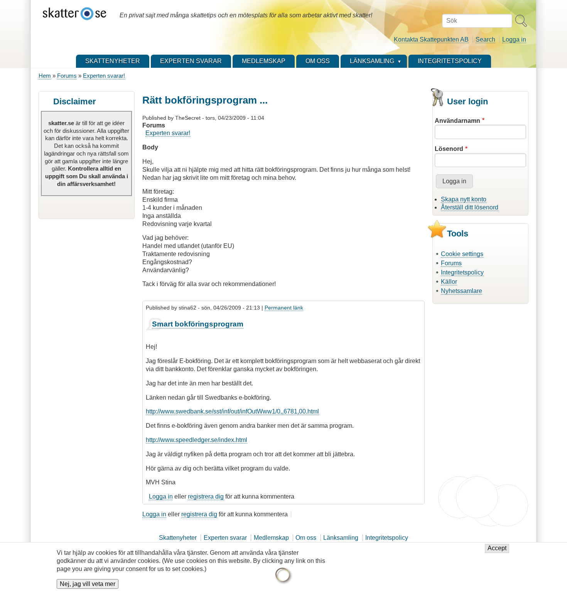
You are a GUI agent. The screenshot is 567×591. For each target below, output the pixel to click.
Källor (449, 281)
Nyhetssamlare (461, 291)
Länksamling (340, 537)
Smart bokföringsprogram (197, 324)
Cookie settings (462, 254)
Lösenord (449, 149)
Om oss (305, 537)
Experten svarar (225, 537)
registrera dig (206, 496)
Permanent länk (284, 308)
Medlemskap (271, 537)
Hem (45, 75)
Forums (67, 75)
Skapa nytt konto (463, 199)
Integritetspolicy (462, 272)
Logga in (514, 39)
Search (485, 39)
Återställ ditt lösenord (469, 207)
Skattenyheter (178, 537)
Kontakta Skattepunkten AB (431, 39)
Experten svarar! (104, 75)
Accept (497, 548)
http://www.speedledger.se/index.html (196, 440)
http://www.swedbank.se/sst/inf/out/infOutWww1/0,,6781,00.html (232, 411)
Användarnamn (457, 120)
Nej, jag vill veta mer (87, 584)
